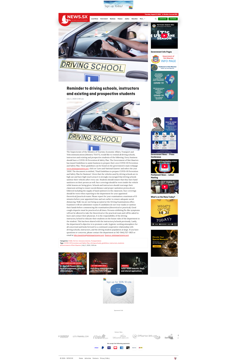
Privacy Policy (105, 358)
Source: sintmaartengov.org (117, 235)
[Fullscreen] (175, 224)
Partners (96, 358)
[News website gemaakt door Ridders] (175, 358)
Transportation (96, 241)
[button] (164, 212)
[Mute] (172, 224)
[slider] (162, 224)
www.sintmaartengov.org (78, 168)
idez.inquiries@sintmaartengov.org (89, 235)
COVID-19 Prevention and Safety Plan (77, 243)
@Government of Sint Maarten (70, 245)
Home (81, 358)
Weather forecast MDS (170, 14)
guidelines (105, 243)
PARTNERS (173, 19)
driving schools (95, 243)
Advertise (88, 358)
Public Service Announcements (79, 241)
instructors (113, 243)
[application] (164, 212)
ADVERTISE (163, 19)
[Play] (153, 224)
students (121, 243)
